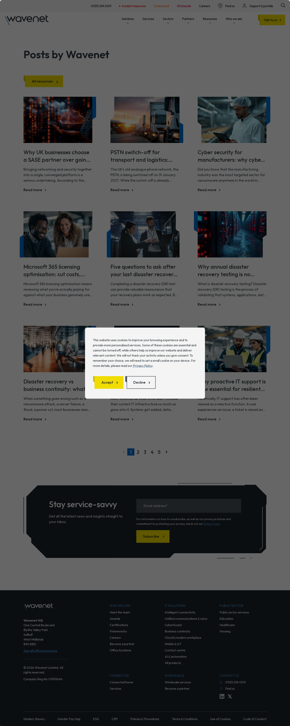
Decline (139, 382)
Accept (107, 382)
